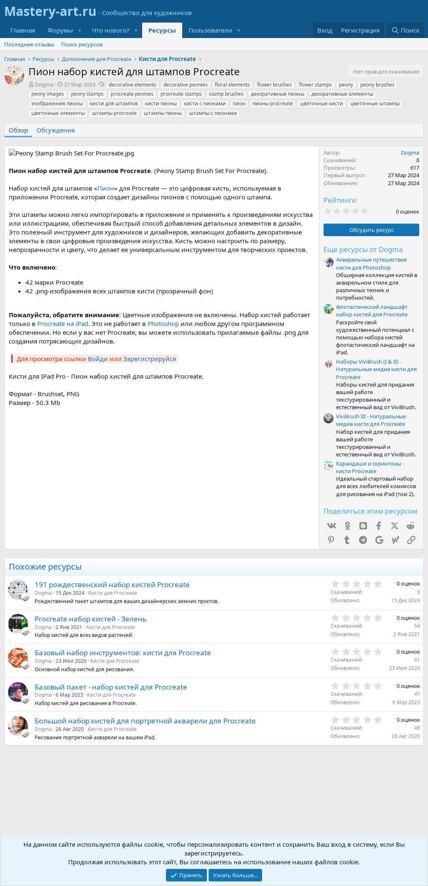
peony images (47, 93)
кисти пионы (161, 103)
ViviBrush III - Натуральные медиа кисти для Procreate (371, 420)
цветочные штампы (375, 103)
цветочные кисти (321, 103)
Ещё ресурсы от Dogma (363, 249)
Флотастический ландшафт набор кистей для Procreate (372, 310)
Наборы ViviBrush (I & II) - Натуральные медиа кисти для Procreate (376, 369)
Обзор (18, 130)
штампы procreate (114, 113)
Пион (105, 188)
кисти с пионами (205, 103)
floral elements (232, 84)
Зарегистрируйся (149, 358)
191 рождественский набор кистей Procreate (112, 584)
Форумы (60, 30)
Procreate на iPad (62, 323)
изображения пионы (57, 103)
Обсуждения (55, 130)
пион (239, 103)
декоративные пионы (277, 93)
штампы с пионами (213, 113)
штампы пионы (163, 113)
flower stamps (315, 84)
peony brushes (377, 84)
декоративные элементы (342, 93)
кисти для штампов (114, 103)
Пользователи (210, 30)
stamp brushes (226, 93)
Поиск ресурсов (81, 44)
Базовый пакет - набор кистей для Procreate (111, 687)
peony (346, 84)
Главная (22, 30)
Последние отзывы (29, 44)
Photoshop (163, 323)
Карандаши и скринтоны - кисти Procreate (370, 467)
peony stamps (87, 93)
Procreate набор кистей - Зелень (91, 619)
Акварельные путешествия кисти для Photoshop (371, 263)
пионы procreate (272, 103)
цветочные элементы (58, 113)
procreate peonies (132, 93)
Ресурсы (162, 30)
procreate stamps (181, 93)
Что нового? (111, 30)
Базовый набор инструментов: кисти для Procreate (123, 652)
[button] (80, 30)
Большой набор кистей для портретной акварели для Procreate (145, 721)
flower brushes (274, 84)
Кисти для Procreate (112, 592)
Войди (98, 358)
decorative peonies (185, 84)
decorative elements (132, 84)
